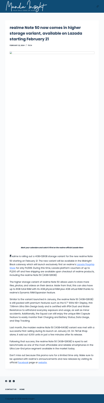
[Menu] (98, 6)
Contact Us (10, 389)
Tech (30, 45)
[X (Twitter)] (10, 381)
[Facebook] (6, 381)
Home (22, 389)
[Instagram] (14, 381)
